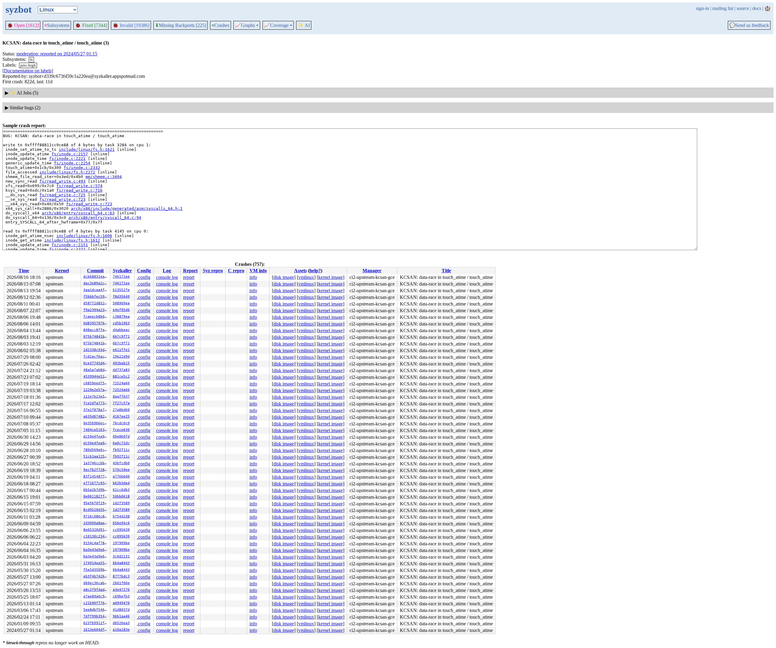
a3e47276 (121, 590)
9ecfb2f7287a (96, 470)
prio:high (28, 65)
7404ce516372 (96, 430)
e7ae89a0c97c (96, 596)
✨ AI (304, 25)
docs (756, 8)
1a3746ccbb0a (96, 463)
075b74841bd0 (96, 337)
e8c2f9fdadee (96, 590)
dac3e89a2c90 (96, 283)
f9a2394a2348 (96, 310)
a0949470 (121, 603)
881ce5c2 (121, 377)
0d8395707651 (96, 323)
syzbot (18, 9)
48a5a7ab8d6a (96, 370)
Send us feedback (749, 25)
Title (446, 270)
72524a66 (121, 383)
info (253, 277)
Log (167, 270)
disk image (283, 277)
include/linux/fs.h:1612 (72, 240)
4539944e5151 (96, 377)
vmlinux (306, 277)
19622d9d (121, 357)
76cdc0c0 (121, 423)
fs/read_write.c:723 (62, 199)
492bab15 (121, 363)
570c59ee (121, 470)
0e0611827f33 (96, 496)
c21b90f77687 (96, 603)
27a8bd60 (121, 410)
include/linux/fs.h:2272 (67, 172)
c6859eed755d (96, 383)
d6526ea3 (121, 623)
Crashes (220, 25)
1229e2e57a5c (96, 390)
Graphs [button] (245, 25)
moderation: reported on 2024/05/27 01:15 (56, 53)
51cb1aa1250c (96, 456)
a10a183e (121, 630)
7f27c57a (121, 403)
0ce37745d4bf (96, 363)
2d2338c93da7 (96, 350)
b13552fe (121, 290)
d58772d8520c (96, 303)
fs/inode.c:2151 (70, 245)
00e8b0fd (121, 436)
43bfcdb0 (121, 463)
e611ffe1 (121, 350)
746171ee (121, 277)
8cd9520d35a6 (96, 510)
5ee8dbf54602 (96, 610)
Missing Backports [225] (180, 25)
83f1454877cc (96, 476)
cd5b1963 (121, 323)
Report (190, 270)
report (188, 277)
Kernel (62, 270)
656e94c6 (121, 523)
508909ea (121, 303)
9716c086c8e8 (96, 516)
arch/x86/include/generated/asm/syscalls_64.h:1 (126, 208)
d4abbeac (121, 330)
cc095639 (121, 530)
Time (23, 270)
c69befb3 (121, 596)
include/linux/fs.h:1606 (84, 235)
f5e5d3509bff (96, 570)
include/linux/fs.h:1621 (87, 149)
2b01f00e (121, 583)
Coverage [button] (276, 25)
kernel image (330, 277)
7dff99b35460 (96, 616)
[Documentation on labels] (27, 70)
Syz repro (213, 270)
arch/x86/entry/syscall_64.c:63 (78, 213)
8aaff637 (121, 396)
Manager (372, 270)
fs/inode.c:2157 (70, 154)
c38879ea (121, 317)
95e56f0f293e (96, 503)
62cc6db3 (121, 490)
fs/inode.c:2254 (72, 163)
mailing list (722, 8)
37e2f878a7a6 (96, 410)
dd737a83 (121, 370)
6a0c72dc (121, 443)
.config (143, 277)
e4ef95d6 (121, 310)
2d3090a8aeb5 (96, 523)
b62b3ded (121, 483)
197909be (121, 543)
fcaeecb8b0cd (96, 317)
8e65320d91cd (96, 530)
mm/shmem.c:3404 (103, 176)
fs (31, 59)
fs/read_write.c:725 (62, 195)
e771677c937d (96, 483)
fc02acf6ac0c (96, 357)
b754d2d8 (121, 516)
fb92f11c (121, 450)
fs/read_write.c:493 (62, 181)
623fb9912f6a (96, 623)
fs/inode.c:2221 (67, 158)
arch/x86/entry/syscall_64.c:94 (105, 217)
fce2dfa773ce (96, 403)
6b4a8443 (121, 563)
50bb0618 (121, 496)
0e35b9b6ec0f (96, 423)
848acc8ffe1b (96, 330)
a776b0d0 (121, 476)
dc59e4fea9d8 (96, 436)
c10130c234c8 (96, 536)
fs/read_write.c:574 (79, 185)
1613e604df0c (96, 630)
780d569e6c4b (96, 450)
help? (315, 270)
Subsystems (56, 25)
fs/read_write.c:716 (79, 190)
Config (144, 270)
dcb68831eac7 (96, 277)
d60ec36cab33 (96, 583)
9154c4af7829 (96, 543)
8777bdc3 (121, 576)
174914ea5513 (96, 563)
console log (167, 277)
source (743, 8)
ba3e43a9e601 (96, 550)
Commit (95, 270)
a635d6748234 (96, 416)
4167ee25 (121, 416)
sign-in (702, 8)
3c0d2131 (121, 556)
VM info (258, 270)
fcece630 (121, 430)
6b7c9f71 (121, 337)
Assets (300, 270)
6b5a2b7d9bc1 (96, 490)
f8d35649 (121, 297)
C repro (236, 270)
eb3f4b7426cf (96, 576)
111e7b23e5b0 (96, 396)
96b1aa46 (121, 616)
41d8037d (121, 610)
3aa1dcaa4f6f (96, 290)
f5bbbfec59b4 (96, 297)
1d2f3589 (121, 503)
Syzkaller (122, 270)
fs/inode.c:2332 (82, 167)
